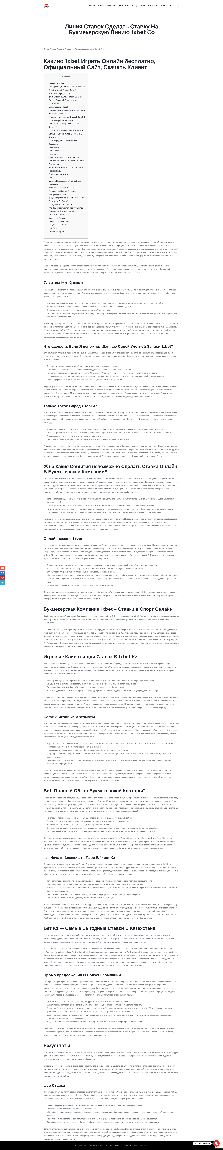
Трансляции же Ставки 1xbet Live (64, 157)
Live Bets (53, 228)
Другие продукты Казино (60, 174)
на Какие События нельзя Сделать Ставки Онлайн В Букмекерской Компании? (65, 100)
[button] (216, 1143)
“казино (52, 154)
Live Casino (54, 177)
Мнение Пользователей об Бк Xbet (65, 181)
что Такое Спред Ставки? (60, 93)
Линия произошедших (59, 221)
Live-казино (54, 184)
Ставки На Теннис (57, 214)
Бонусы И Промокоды (58, 225)
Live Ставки (54, 150)
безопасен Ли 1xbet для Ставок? (63, 188)
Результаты (54, 147)
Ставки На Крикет (57, 83)
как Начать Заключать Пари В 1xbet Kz (66, 130)
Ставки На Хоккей (57, 218)
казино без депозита (72, 337)
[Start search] (178, 6)
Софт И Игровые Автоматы (61, 120)
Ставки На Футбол (57, 231)
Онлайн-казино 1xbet (58, 107)
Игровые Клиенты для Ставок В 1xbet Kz (67, 117)
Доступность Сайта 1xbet (60, 204)
